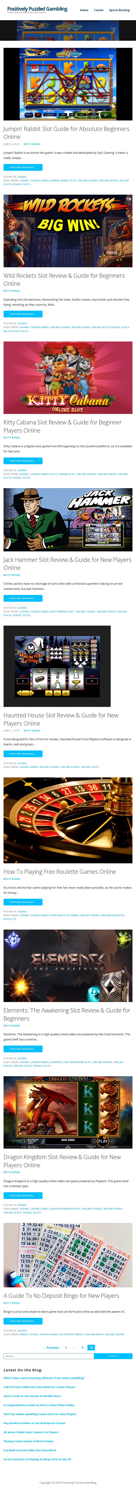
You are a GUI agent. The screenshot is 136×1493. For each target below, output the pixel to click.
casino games (39, 180)
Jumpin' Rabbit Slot (63, 180)
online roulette (112, 915)
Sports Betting (119, 10)
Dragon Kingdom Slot (65, 1208)
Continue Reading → (23, 167)
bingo (24, 1334)
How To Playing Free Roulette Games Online (60, 872)
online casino (88, 180)
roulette (10, 919)
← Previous (51, 1348)
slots (27, 184)
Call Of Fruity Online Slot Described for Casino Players (39, 1387)
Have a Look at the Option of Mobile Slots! (32, 1396)
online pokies (108, 180)
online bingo (94, 1334)
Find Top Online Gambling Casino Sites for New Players (40, 1414)
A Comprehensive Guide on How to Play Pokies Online (39, 1405)
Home (84, 10)
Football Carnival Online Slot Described (30, 1450)
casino (24, 180)
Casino (98, 10)
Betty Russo (32, 144)
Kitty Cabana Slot (62, 474)
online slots (101, 327)
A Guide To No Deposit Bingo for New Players (61, 1296)
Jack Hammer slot (62, 611)
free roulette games (64, 915)
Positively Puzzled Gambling (37, 8)
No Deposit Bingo (72, 1334)
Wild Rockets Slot (16, 331)
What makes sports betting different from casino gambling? (44, 1378)
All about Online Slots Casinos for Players (31, 1432)
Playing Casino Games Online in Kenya (28, 1441)
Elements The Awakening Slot (70, 1062)
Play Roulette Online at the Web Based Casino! (34, 1423)
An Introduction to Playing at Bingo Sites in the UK (37, 1459)
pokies (17, 184)
